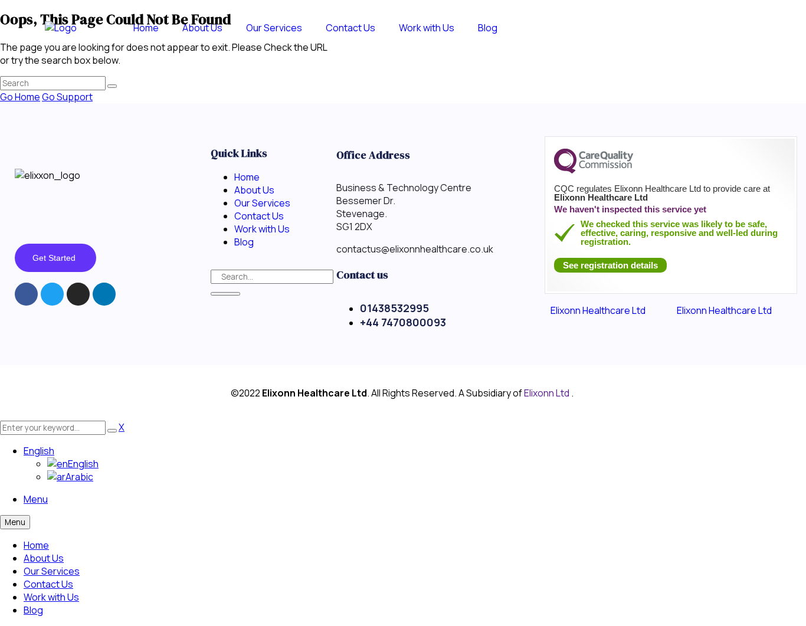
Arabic (79, 476)
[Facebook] (26, 294)
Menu (36, 499)
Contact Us (48, 584)
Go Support (67, 96)
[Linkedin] (104, 294)
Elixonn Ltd (547, 392)
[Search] (225, 294)
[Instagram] (78, 294)
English (39, 450)
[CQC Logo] (593, 170)
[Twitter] (52, 294)
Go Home (20, 96)
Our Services (52, 571)
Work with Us (51, 597)
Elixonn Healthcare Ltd (598, 310)
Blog (33, 610)
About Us (44, 558)
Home (36, 545)
